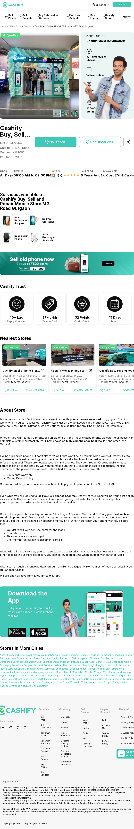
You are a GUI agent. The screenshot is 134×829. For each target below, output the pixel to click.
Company (64, 709)
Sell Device (85, 711)
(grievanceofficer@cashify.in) (17, 798)
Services (44, 709)
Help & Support (105, 711)
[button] (122, 4)
